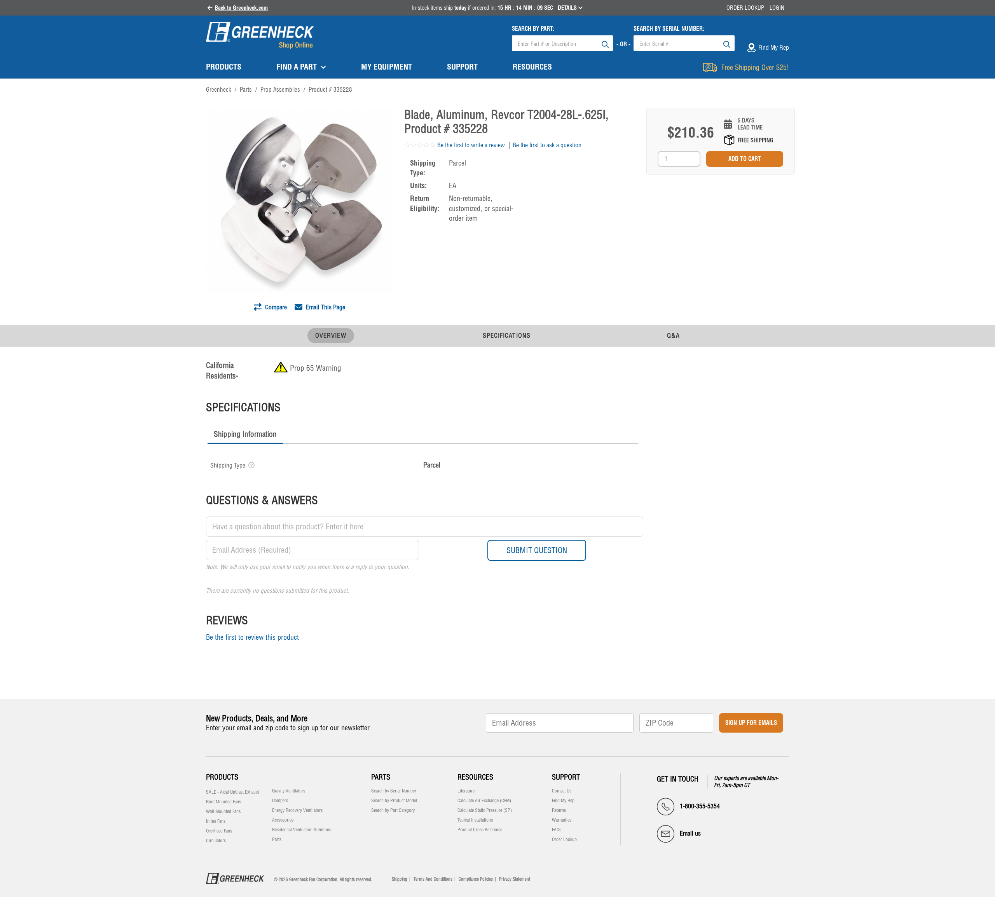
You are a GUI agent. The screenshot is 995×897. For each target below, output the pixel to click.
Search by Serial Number (393, 791)
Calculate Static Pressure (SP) (484, 810)
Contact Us (561, 791)
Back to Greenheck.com (241, 7)
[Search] (605, 43)
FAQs (556, 829)
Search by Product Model (394, 800)
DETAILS (568, 7)
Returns (559, 810)
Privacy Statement (514, 879)
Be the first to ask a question (547, 145)
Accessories (282, 820)
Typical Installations (475, 820)
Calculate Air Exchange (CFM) (484, 800)
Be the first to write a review (471, 145)
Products (222, 777)
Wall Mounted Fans (223, 811)
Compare (275, 307)
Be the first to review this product (252, 637)
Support (566, 777)
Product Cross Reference (479, 829)
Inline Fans (215, 821)
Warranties (561, 820)
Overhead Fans (219, 831)
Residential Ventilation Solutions (301, 829)
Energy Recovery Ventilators (297, 810)
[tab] (245, 435)
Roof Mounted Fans (223, 802)
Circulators (216, 840)
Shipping (399, 879)
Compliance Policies (476, 879)
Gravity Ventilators (288, 791)
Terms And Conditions (433, 879)
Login (777, 7)
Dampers (280, 800)
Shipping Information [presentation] (245, 434)
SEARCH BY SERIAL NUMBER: (669, 28)
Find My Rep (563, 800)
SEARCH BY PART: (533, 28)
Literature (466, 791)
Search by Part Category (393, 810)
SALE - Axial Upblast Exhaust (232, 792)
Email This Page (324, 307)
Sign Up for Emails (751, 722)
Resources (475, 777)
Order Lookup (745, 7)
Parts (276, 839)
